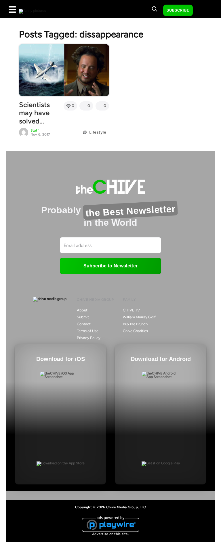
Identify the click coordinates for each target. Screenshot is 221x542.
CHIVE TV (131, 310)
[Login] (202, 10)
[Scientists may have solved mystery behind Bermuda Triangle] (64, 70)
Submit (83, 317)
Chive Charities (135, 331)
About (82, 310)
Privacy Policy (88, 338)
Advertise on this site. (110, 534)
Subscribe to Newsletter (110, 265)
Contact (84, 324)
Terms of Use (87, 331)
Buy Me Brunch (135, 324)
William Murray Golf (139, 317)
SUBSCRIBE (178, 10)
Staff (35, 130)
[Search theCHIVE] (154, 9)
